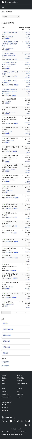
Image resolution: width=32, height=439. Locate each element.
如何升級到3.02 (10, 230)
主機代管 (4, 381)
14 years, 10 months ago (27, 166)
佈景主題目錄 (20, 378)
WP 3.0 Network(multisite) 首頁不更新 (9, 266)
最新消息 (4, 378)
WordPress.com (7, 402)
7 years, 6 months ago (27, 73)
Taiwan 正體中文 (10, 417)
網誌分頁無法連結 (10, 195)
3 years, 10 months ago (27, 54)
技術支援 (4, 391)
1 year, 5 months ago (27, 34)
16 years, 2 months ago (27, 284)
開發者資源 (5, 394)
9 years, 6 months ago (27, 91)
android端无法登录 (11, 99)
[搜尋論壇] (18, 16)
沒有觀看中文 (9, 302)
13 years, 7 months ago (27, 148)
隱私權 (3, 383)
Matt (4, 405)
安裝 (6, 192)
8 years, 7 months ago (27, 82)
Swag (19, 397)
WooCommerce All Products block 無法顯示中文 (9, 55)
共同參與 (19, 388)
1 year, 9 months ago (27, 43)
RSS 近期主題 (5, 365)
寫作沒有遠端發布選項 (12, 138)
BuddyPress (6, 410)
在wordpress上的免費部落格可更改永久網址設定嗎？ (9, 119)
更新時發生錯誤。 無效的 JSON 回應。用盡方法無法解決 (10, 44)
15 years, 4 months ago (27, 187)
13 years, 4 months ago (27, 100)
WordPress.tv (6, 397)
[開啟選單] (29, 2)
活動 (18, 391)
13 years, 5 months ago (27, 129)
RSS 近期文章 (5, 362)
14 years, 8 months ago (27, 157)
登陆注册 (8, 255)
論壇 (3, 7)
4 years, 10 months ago (27, 64)
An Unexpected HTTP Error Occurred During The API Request (9, 91)
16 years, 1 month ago (27, 257)
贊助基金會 (21, 394)
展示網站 (19, 375)
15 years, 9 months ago (27, 241)
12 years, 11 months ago (27, 118)
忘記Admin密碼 (10, 239)
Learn (3, 388)
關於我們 (4, 375)
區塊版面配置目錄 (22, 383)
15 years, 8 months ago (27, 205)
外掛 (16, 59)
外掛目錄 (19, 381)
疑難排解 (7, 38)
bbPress (5, 407)
